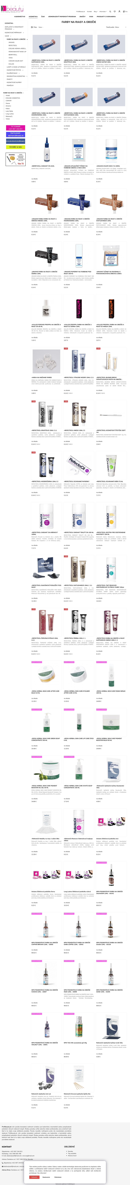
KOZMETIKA (33, 17)
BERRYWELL (13, 55)
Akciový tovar (72, 1156)
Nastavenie (46, 1177)
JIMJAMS (11, 42)
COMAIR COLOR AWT (16, 61)
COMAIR (8, 100)
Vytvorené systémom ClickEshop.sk (65, 1184)
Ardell (8, 95)
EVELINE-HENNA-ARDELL (17, 48)
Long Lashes (10, 114)
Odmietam (57, 1177)
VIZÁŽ (7, 36)
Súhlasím (34, 1177)
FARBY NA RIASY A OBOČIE (16, 39)
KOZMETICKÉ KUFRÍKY (14, 82)
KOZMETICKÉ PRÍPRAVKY (13, 33)
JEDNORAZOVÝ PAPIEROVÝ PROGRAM (62, 17)
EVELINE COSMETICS (13, 98)
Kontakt (89, 11)
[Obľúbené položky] (115, 11)
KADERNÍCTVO (19, 17)
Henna (8, 103)
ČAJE (43, 17)
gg (4, 151)
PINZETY (9, 79)
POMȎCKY (10, 85)
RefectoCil (9, 116)
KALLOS (11, 64)
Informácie (102, 11)
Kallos (8, 108)
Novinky (70, 1151)
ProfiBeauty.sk (80, 11)
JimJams (8, 106)
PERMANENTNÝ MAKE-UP (17, 52)
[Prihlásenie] (119, 11)
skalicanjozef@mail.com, (14, 1156)
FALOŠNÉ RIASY (12, 73)
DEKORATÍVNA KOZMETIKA (16, 76)
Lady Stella (9, 111)
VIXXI (91, 17)
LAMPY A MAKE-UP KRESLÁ (16, 67)
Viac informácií (41, 1173)
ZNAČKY (82, 17)
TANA (11, 58)
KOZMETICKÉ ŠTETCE (14, 70)
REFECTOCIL (13, 45)
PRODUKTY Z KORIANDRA (106, 17)
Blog (95, 11)
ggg (12, 151)
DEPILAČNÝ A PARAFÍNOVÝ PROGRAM (14, 28)
